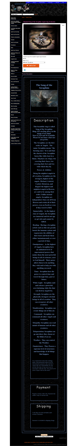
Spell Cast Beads (14, 42)
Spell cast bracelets (15, 34)
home (28, 2)
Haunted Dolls (14, 93)
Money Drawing (14, 117)
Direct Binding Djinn (15, 103)
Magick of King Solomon (14, 71)
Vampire (12, 39)
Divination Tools (14, 79)
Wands (12, 114)
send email (50, 2)
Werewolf (13, 56)
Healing (12, 84)
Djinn (12, 47)
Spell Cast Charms (15, 50)
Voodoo (12, 65)
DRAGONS (13, 134)
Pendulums (13, 45)
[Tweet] (25, 70)
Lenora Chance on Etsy (16, 143)
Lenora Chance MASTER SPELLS (14, 87)
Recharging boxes (15, 67)
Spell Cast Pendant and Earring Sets (16, 121)
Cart (63, 2)
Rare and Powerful (15, 81)
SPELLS (12, 73)
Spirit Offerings (14, 108)
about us (34, 2)
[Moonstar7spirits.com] (29, 8)
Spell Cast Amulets (15, 123)
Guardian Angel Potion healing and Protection (15, 129)
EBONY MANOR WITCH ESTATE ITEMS (15, 112)
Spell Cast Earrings (15, 31)
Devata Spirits (14, 76)
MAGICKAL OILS (14, 95)
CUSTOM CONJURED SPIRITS (15, 29)
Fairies (12, 132)
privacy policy (42, 2)
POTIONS (13, 126)
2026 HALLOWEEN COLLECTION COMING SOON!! (16, 22)
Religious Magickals (15, 140)
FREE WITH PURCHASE (13, 18)
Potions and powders (15, 37)
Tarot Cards (13, 98)
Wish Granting (14, 106)
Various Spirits (14, 25)
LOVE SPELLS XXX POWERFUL (15, 138)
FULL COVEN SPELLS (15, 100)
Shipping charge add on (16, 90)
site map (57, 2)
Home (23, 17)
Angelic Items (29, 17)
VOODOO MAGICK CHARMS (15, 62)
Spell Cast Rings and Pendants (15, 53)
